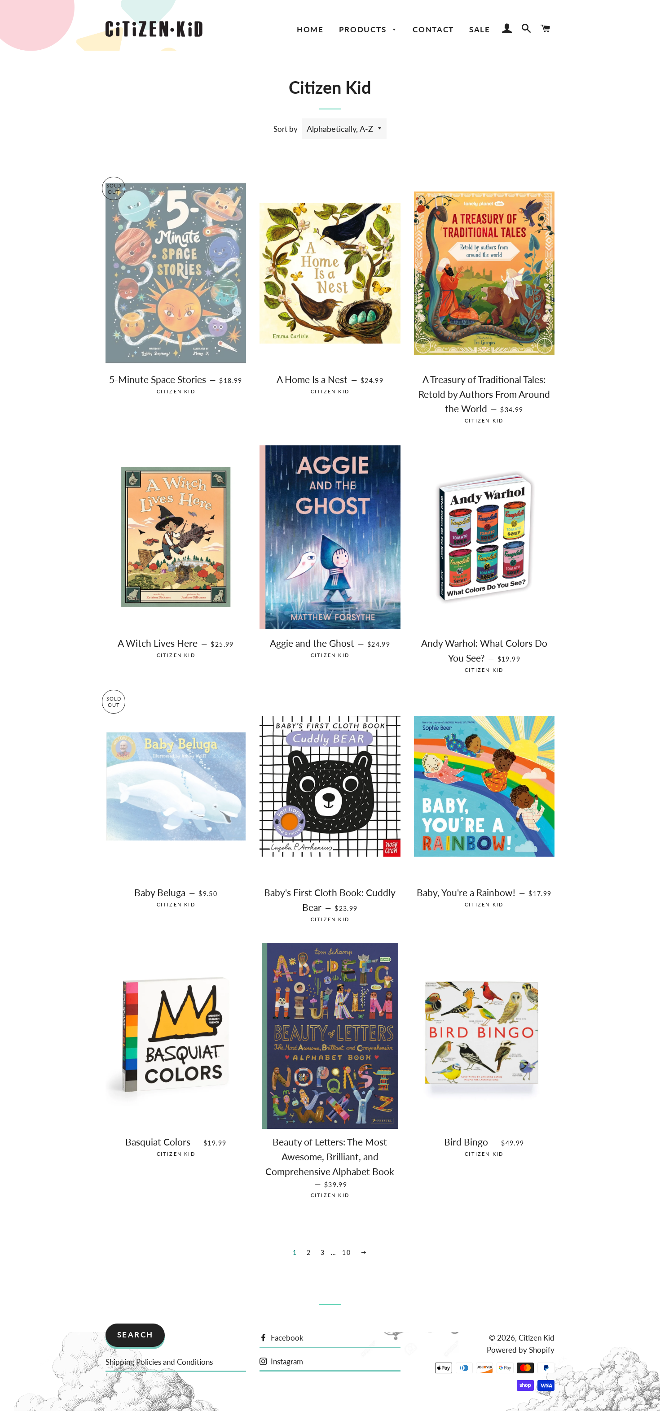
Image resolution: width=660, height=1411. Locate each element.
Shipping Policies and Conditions (159, 1362)
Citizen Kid (536, 1337)
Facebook (286, 1337)
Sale (479, 29)
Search (135, 1334)
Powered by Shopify (520, 1349)
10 (346, 1252)
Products (364, 29)
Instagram (286, 1361)
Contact (433, 29)
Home (310, 29)
